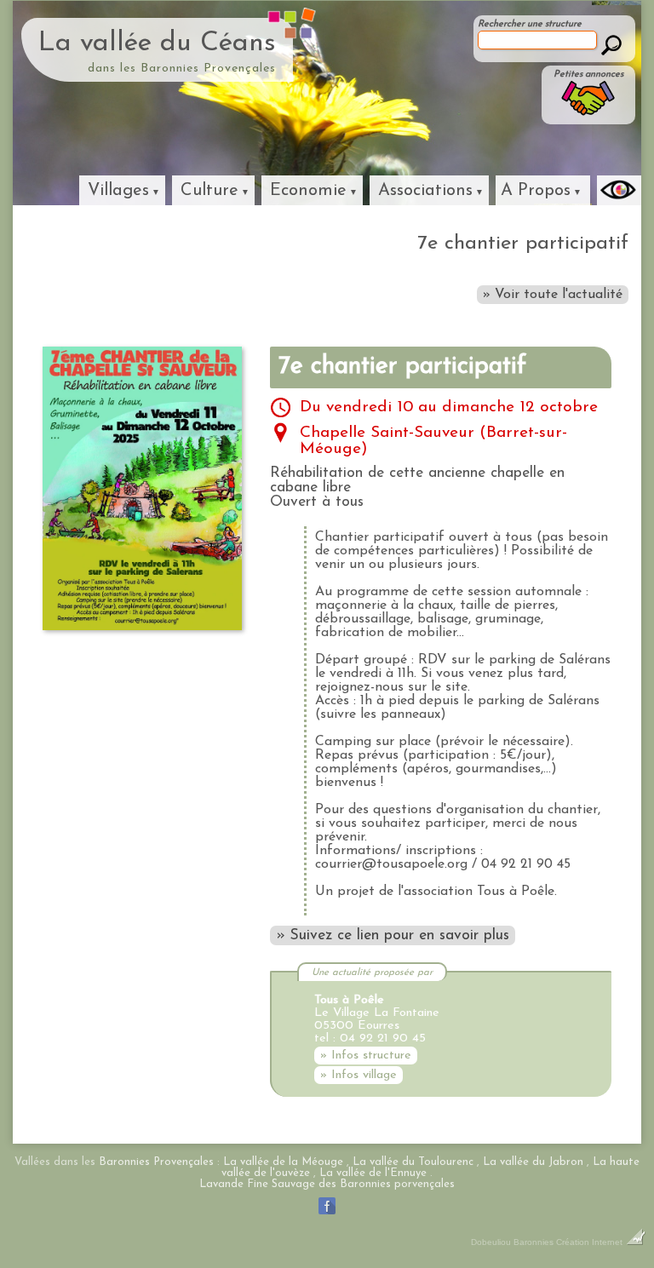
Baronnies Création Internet (569, 1242)
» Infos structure (365, 1055)
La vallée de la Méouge (283, 1162)
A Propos (536, 190)
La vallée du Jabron (533, 1162)
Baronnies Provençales (156, 1162)
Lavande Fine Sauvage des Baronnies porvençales (327, 1184)
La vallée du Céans (157, 43)
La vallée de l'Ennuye (373, 1173)
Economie (308, 190)
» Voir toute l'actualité (552, 294)
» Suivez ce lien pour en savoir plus (392, 935)
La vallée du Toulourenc (413, 1162)
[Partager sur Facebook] (327, 1214)
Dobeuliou (491, 1242)
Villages (118, 190)
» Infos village (358, 1075)
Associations (425, 190)
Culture (209, 190)
